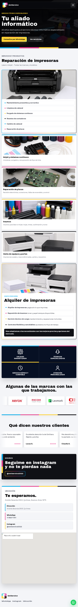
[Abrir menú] (73, 5)
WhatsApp (6, 601)
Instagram (16, 601)
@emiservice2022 (15, 474)
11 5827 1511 (11, 518)
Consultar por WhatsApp (14, 39)
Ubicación (27, 601)
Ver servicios (35, 39)
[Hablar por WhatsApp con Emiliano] (73, 602)
